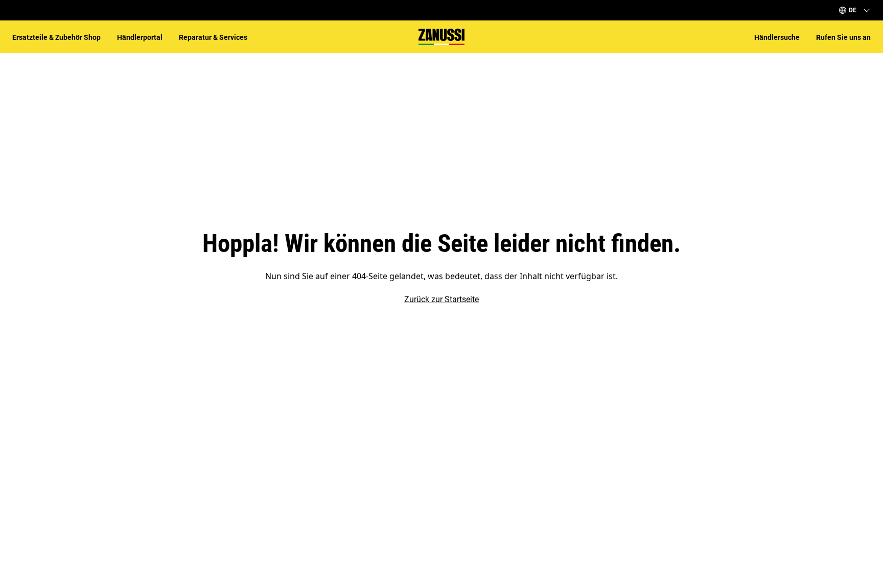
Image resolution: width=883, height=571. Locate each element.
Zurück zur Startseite (441, 299)
